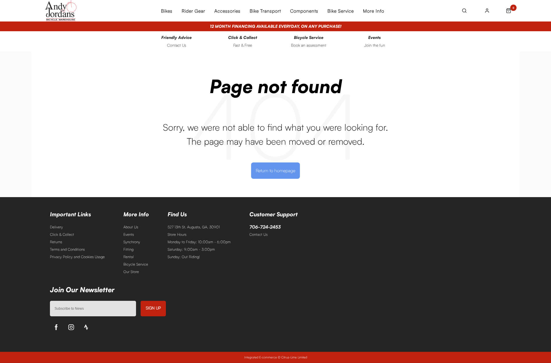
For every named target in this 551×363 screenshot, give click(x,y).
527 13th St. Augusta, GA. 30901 (194, 227)
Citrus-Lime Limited (294, 357)
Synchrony (131, 242)
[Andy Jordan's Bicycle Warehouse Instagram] (71, 327)
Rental (128, 256)
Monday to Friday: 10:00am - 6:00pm (199, 242)
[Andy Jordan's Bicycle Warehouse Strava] (86, 327)
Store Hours (177, 234)
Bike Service (340, 11)
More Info (373, 11)
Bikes (166, 11)
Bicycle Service (135, 264)
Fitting (128, 249)
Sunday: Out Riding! (184, 256)
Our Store (131, 271)
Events (128, 234)
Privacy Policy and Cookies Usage (77, 256)
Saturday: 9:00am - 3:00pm (191, 249)
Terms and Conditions (67, 249)
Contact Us (258, 234)
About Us (130, 227)
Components (304, 11)
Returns (56, 242)
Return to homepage (275, 170)
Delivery (56, 227)
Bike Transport (265, 11)
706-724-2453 (265, 227)
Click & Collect (62, 234)
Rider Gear (193, 11)
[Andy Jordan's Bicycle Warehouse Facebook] (56, 327)
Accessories (227, 11)
